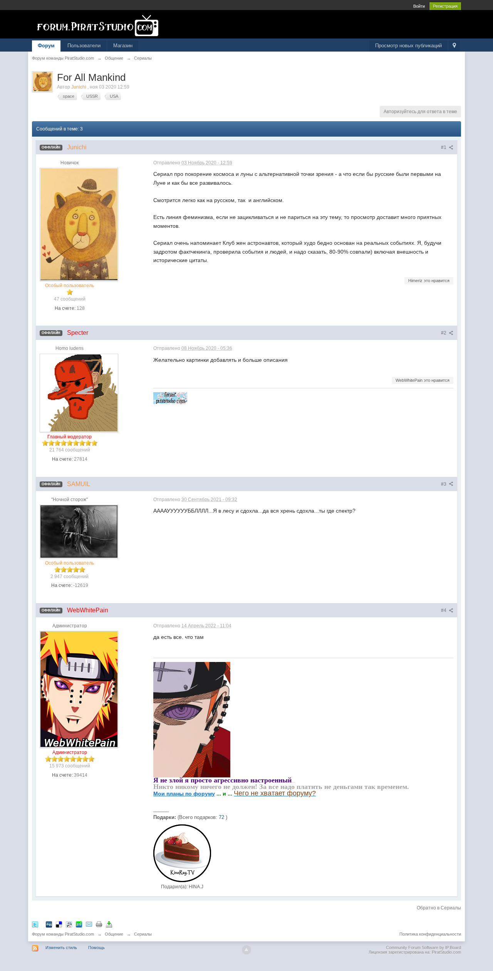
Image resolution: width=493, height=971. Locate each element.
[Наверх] (246, 949)
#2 (444, 333)
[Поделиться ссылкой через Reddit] (69, 924)
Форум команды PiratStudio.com (63, 934)
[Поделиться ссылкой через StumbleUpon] (79, 924)
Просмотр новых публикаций (408, 45)
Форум (46, 45)
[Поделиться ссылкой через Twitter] (35, 924)
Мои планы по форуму (184, 794)
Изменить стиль (61, 947)
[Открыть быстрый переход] (454, 46)
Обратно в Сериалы (439, 908)
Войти (419, 6)
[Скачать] (109, 924)
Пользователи (84, 45)
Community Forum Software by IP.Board (423, 947)
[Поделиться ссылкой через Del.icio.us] (59, 924)
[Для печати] (99, 924)
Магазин (122, 45)
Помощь (96, 947)
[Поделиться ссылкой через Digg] (49, 924)
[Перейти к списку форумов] (101, 25)
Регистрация (445, 6)
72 (221, 817)
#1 (444, 147)
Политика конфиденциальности (430, 934)
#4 (444, 610)
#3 (444, 484)
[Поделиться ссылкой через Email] (89, 924)
